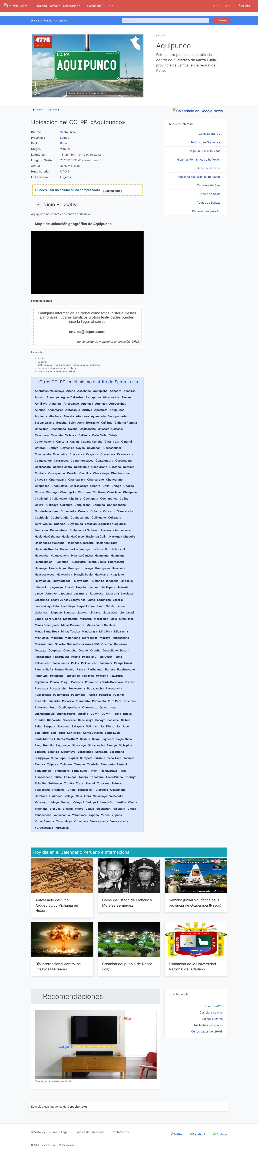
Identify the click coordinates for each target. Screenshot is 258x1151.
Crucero (109, 511)
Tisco (123, 770)
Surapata (86, 758)
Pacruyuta (105, 656)
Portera (130, 682)
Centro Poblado (43, 20)
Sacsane (113, 720)
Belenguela (76, 422)
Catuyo (53, 448)
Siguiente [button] (52, 109)
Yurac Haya (64, 821)
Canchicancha (44, 441)
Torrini (90, 783)
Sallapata (78, 726)
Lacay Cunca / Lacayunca (68, 600)
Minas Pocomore (72, 625)
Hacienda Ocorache (80, 543)
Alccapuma (93, 397)
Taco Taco (114, 758)
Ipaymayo (56, 587)
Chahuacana (57, 479)
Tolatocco (55, 783)
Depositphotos (77, 1106)
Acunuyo (53, 397)
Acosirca (129, 391)
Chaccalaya (101, 473)
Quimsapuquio (45, 713)
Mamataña (70, 619)
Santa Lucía (112, 732)
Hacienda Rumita (46, 549)
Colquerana (82, 505)
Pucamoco (78, 694)
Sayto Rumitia (44, 745)
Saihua (125, 720)
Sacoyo (100, 720)
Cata (107, 441)
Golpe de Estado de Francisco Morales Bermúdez (127, 902)
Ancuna (40, 410)
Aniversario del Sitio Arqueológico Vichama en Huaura (56, 905)
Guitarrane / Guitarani (84, 530)
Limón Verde (105, 606)
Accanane (84, 391)
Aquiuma (41, 416)
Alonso (126, 397)
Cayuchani (94, 448)
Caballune (41, 429)
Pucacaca (41, 688)
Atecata (68, 416)
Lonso (39, 619)
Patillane (88, 675)
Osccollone (110, 650)
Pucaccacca (43, 694)
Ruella (127, 713)
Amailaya (41, 403)
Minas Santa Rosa (47, 631)
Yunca (105, 815)
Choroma (84, 492)
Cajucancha (88, 429)
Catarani (40, 448)
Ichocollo (112, 581)
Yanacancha (43, 815)
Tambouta (108, 764)
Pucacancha (58, 688)
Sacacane (69, 720)
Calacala (103, 429)
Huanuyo (41, 568)
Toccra (83, 777)
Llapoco (56, 612)
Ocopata (40, 650)
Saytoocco (63, 745)
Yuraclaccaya (44, 827)
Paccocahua (43, 656)
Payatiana (41, 682)
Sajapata (49, 726)
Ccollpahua (81, 467)
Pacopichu (89, 656)
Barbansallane (44, 422)
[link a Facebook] (198, 1134)
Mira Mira (105, 631)
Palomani (106, 663)
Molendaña (72, 638)
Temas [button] (54, 6)
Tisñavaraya (108, 770)
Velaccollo (116, 796)
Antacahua (72, 410)
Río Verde (54, 720)
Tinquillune (79, 770)
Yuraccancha (99, 821)
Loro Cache (53, 619)
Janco (39, 593)
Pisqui (65, 682)
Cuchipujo (42, 517)
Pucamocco (61, 694)
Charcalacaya (79, 486)
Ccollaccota (43, 467)
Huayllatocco (62, 581)
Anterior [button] (39, 109)
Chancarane (95, 479)
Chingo (116, 486)
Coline (124, 498)
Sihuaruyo (79, 745)
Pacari (124, 650)
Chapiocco (42, 486)
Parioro (110, 669)
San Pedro (42, 732)
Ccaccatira (60, 454)
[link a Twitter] (177, 1134)
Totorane (103, 783)
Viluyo (79, 808)
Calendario (94, 6)
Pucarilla (105, 694)
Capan (74, 441)
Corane (83, 511)
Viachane (41, 808)
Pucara (92, 694)
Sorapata (101, 751)
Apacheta (100, 410)
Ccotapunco (56, 473)
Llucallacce (110, 612)
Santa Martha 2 (67, 739)
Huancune (61, 562)
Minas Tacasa (70, 631)
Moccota (57, 638)
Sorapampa (85, 751)
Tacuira (40, 764)
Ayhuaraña (98, 416)
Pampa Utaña (44, 669)
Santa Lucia (68, 132)
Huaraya (73, 568)
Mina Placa (126, 619)
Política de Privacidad (89, 1132)
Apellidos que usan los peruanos (199, 176)
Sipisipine (125, 745)
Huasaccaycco (45, 574)
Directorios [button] (70, 6)
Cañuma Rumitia (125, 422)
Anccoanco (71, 403)
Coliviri (39, 505)
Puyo (52, 707)
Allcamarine (111, 397)
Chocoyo (52, 492)
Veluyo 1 (78, 802)
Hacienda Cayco (73, 536)
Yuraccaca (81, 821)
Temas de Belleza (209, 202)
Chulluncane (58, 498)
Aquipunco (117, 410)
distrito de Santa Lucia (115, 381)
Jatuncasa (96, 593)
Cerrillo (72, 473)
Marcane (86, 619)
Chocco (128, 486)
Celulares (222, 20)
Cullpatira (114, 517)
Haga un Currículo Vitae (205, 151)
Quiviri (94, 713)
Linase (121, 606)
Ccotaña (115, 467)
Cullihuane (98, 517)
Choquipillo (68, 492)
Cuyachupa (75, 524)
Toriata (69, 783)
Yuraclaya (62, 827)
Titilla (58, 777)
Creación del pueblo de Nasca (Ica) (127, 966)
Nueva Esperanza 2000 (83, 644)
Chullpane (130, 492)
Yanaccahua (61, 815)
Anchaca (87, 403)
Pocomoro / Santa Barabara (104, 682)
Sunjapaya (42, 758)
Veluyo (54, 802)
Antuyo (87, 410)
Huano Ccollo (97, 562)
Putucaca (41, 707)
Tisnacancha (43, 777)
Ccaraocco (61, 460)
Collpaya (52, 505)
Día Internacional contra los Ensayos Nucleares (58, 966)
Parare (81, 669)
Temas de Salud (210, 194)
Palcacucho (42, 663)
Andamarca (55, 410)
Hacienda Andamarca (116, 530)
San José (122, 726)
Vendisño (106, 802)
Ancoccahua (117, 403)
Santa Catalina (93, 732)
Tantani (122, 764)
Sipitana (40, 751)
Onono (83, 650)
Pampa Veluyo (64, 669)
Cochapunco (109, 498)
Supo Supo (58, 758)
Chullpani (41, 498)
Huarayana (102, 568)
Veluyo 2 (92, 802)
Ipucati (69, 587)
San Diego (107, 726)
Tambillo (93, 764)
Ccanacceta (125, 454)
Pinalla (54, 682)
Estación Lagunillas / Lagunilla (105, 524)
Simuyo (112, 745)
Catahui (126, 441)
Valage (69, 796)
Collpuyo (66, 505)
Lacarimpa (42, 600)
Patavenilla (72, 675)
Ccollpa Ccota (62, 467)
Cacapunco (58, 429)
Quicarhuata (108, 707)
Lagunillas (104, 600)
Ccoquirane (99, 467)
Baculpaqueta (117, 416)
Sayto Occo (124, 739)
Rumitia (40, 720)
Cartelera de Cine (209, 185)
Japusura (65, 593)
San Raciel (74, 732)
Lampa (64, 137)
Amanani (55, 403)
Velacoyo (41, 802)
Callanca (70, 435)
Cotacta (95, 511)
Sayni (96, 739)
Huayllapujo (43, 581)
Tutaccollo (85, 789)
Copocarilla (68, 511)
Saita (38, 726)
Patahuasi (41, 675)
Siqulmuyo (68, 751)
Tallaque (66, 764)
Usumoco (55, 796)
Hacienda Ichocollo (122, 536)
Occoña (106, 644)
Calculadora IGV (210, 133)
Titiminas (70, 777)
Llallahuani (42, 612)
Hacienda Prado (106, 543)
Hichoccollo (100, 549)
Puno (63, 143)
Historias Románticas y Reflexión (199, 159)
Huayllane (101, 574)
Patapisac (56, 675)
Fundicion (41, 530)
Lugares (65, 177)
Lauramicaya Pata (47, 606)
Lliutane (95, 612)
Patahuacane (126, 669)
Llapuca (69, 612)
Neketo (60, 644)
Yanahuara (79, 815)
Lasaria (118, 600)
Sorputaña (117, 751)
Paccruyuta (61, 656)
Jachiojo (93, 587)
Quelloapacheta (69, 707)
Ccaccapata (43, 454)
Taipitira (52, 764)
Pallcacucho (89, 663)
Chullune (75, 498)
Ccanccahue (43, 460)
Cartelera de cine (211, 1012)
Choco (39, 492)
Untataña (41, 796)
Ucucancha (117, 789)
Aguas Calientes (72, 397)
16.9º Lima (221, 6)
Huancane (102, 555)
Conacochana (116, 505)
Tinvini (93, 770)
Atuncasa (82, 416)
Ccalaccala (107, 454)
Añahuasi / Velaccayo (49, 391)
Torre (80, 783)
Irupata (81, 587)
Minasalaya (89, 631)
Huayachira (64, 574)
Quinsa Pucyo (66, 713)
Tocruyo (130, 777)
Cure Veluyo (43, 524)
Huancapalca (43, 562)
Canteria (62, 441)
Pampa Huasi (123, 663)
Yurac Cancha (44, 821)
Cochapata (90, 498)
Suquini (73, 758)
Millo (113, 619)
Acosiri (39, 397)
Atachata (55, 416)
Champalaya (76, 479)
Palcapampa (60, 663)
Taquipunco (43, 770)
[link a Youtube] (220, 1134)
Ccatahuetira (104, 460)
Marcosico (101, 619)
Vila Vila (55, 808)
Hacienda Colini (96, 536)
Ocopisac (54, 650)
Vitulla (131, 808)
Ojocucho (70, 650)
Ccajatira (92, 454)
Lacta (91, 600)
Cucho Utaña (59, 517)
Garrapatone (58, 530)
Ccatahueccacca (82, 460)
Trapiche (58, 789)
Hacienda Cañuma (47, 536)
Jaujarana (112, 593)
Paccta (75, 656)
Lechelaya (68, 606)
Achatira (115, 391)
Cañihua (106, 422)
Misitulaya (42, 638)
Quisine (83, 713)
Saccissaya (85, 720)
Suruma (99, 758)
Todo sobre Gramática (206, 142)
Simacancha (96, 745)
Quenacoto (89, 707)
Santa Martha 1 (45, 739)
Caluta (113, 435)
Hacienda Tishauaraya (75, 549)
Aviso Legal (60, 1132)
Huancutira (78, 562)
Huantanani (116, 562)
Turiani (70, 789)
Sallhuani (92, 726)
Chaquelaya (59, 486)
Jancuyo (51, 593)
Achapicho (100, 391)
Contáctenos (120, 1132)
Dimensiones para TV (206, 211)
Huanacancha (60, 555)
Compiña (98, 505)
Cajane (73, 429)
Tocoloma (97, 777)
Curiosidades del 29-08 (207, 1031)
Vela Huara (83, 796)
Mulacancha (121, 638)
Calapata (57, 435)
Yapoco (94, 815)
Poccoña (77, 682)
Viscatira (119, 808)
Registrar (244, 5)
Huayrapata (80, 581)
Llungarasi (127, 612)
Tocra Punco (114, 777)
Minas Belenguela (47, 625)
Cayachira (67, 448)
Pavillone (102, 675)
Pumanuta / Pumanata (91, 701)
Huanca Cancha (82, 555)
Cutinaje (59, 524)
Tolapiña (40, 783)
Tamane (79, 764)
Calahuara (42, 435)
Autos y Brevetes (209, 168)
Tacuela (128, 758)
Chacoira (41, 479)
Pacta (118, 656)
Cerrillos (85, 473)
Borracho (92, 422)
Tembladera (61, 770)
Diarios (42, 6)
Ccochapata (123, 460)
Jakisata (122, 587)
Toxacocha (42, 789)
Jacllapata (108, 587)
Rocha (117, 713)
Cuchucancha (80, 517)
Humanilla (97, 581)
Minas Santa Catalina (101, 625)
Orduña (95, 650)
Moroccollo (90, 638)
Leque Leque (86, 606)
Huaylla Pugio (83, 574)
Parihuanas (95, 669)
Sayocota (108, 739)
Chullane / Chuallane (107, 492)
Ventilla (120, 802)
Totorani (117, 783)
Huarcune (118, 568)
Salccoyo (63, 726)
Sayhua (85, 739)
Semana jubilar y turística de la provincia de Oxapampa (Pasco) (195, 902)
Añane (70, 391)
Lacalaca (127, 593)
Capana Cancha (91, 441)
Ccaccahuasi (112, 448)
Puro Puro (115, 701)
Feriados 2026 (213, 1006)
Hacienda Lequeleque (50, 543)
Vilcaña (68, 808)
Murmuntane (44, 644)
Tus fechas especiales (208, 1025)
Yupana (117, 815)
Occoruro (120, 644)
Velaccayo (100, 796)
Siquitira (53, 751)
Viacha (132, 802)
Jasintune (80, 593)
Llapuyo (82, 612)
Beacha (61, 422)
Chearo (95, 486)
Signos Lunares (212, 1019)
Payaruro (116, 675)
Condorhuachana (46, 511)
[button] (109, 5)
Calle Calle (99, 435)
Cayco (80, 448)
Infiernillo (41, 587)
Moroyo (105, 638)
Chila (105, 486)
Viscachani (103, 808)
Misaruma (121, 631)
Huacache (41, 555)
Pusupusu (130, 701)
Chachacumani (121, 473)
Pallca (75, 663)
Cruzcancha (125, 511)
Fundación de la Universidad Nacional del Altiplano (192, 966)
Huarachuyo (57, 568)
